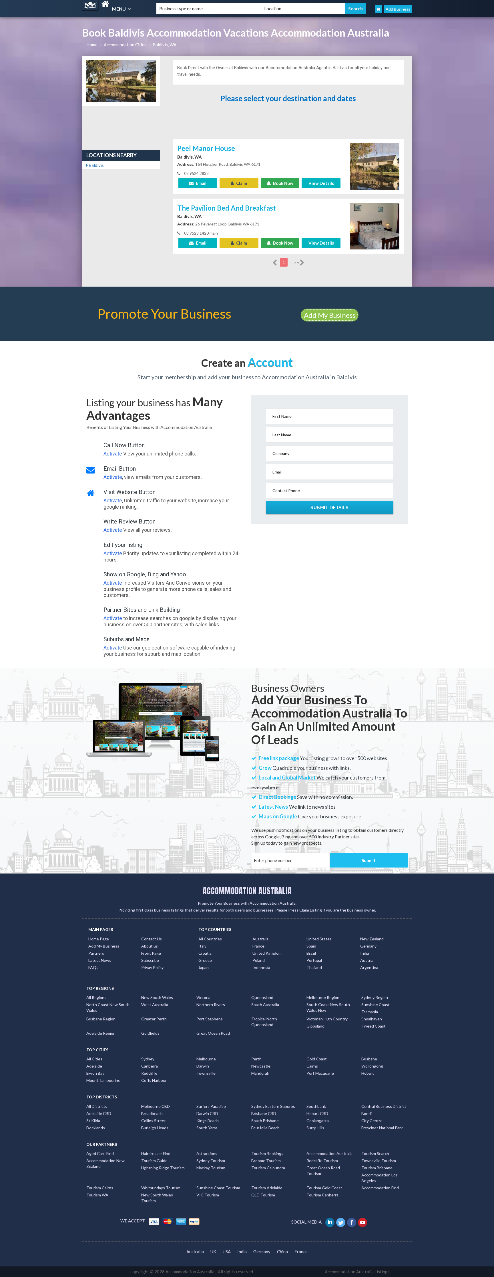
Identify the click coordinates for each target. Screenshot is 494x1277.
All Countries (210, 938)
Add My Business (329, 315)
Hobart (367, 1073)
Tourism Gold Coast (324, 1187)
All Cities (94, 1058)
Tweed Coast (373, 1026)
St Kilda (93, 1120)
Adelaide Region (100, 1033)
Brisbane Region (100, 1018)
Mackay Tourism (210, 1167)
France (258, 946)
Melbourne (206, 1058)
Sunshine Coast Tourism (218, 1187)
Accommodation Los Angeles (379, 1177)
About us (149, 946)
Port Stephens (209, 1018)
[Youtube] (363, 1221)
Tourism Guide (154, 1160)
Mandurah (260, 1073)
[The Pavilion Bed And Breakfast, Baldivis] (374, 225)
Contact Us (151, 938)
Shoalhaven (371, 1018)
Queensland (262, 997)
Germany (368, 946)
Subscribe (150, 960)
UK (213, 1251)
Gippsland (315, 1026)
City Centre (372, 1120)
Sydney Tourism (210, 1160)
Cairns (312, 1066)
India (364, 953)
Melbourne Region (322, 997)
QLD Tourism (263, 1194)
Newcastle (260, 1066)
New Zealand (372, 938)
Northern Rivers (210, 1004)
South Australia (265, 1004)
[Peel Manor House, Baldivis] (374, 166)
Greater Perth (154, 1018)
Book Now (282, 183)
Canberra (149, 1066)
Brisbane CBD (263, 1113)
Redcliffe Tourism (322, 1160)
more (295, 262)
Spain (311, 946)
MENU (119, 8)
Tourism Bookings (267, 1153)
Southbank (316, 1106)
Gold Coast (316, 1058)
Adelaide (94, 1066)
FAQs (93, 967)
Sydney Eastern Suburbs (273, 1106)
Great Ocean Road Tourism (323, 1170)
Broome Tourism (266, 1160)
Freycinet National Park (382, 1127)
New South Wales (157, 997)
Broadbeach (152, 1113)
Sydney (147, 1058)
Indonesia (261, 967)
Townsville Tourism (378, 1160)
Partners (96, 953)
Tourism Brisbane (377, 1167)
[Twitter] (341, 1221)
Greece (205, 960)
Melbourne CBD (155, 1106)
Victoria (203, 997)
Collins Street (153, 1120)
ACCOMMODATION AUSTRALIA (247, 891)
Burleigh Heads (154, 1127)
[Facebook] (352, 1221)
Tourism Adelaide (266, 1187)
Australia (260, 938)
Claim (241, 183)
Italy (202, 946)
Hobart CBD (317, 1113)
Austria (366, 960)
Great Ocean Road (213, 1033)
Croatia (205, 953)
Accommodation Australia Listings (357, 1271)
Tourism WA (97, 1194)
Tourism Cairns (99, 1187)
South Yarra (206, 1127)
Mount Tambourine (103, 1080)
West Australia (154, 1004)
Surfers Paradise (211, 1106)
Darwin (202, 1066)
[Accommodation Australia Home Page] (378, 9)
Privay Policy (152, 967)
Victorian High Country (327, 1018)
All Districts (96, 1106)
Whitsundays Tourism (160, 1187)
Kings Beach (207, 1120)
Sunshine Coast (375, 1004)
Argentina (369, 967)
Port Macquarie (320, 1073)
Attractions (206, 1153)
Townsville (206, 1073)
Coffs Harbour (154, 1080)
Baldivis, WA (164, 44)
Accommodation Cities (125, 44)
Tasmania (369, 1011)
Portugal (314, 960)
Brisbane (369, 1058)
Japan (203, 967)
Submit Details (329, 507)
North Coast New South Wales (108, 1007)
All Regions (96, 997)
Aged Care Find (100, 1153)
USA (227, 1251)
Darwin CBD (207, 1113)
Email (200, 183)
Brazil (311, 953)
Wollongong (372, 1066)
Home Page (98, 938)
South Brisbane (265, 1120)
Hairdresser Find (155, 1153)
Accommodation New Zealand (105, 1163)
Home (91, 44)
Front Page (151, 953)
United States (319, 938)
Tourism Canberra (322, 1194)
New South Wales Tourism (157, 1197)
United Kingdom (267, 953)
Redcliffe (149, 1073)
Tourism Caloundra (268, 1167)
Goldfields (150, 1033)
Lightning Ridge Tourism (163, 1167)
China (282, 1251)
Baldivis (96, 165)
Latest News (99, 960)
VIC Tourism (207, 1194)
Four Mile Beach (265, 1127)
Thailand (314, 967)
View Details (321, 183)
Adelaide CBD (98, 1113)
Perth (256, 1058)
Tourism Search (375, 1153)
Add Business (398, 9)
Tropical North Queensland (264, 1021)
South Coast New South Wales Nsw (328, 1007)
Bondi (366, 1113)
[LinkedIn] (330, 1221)
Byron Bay (95, 1073)
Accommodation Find (380, 1187)
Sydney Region (374, 997)
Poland (258, 960)
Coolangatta (317, 1120)
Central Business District (383, 1106)
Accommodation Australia (329, 1153)
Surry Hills (315, 1127)
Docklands (95, 1127)
